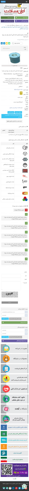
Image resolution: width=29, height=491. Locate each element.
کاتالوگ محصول (18, 112)
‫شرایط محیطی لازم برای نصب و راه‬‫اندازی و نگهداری (13, 116)
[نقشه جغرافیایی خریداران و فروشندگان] (14, 379)
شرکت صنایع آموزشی (10, 182)
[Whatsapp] (9, 43)
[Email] (7, 43)
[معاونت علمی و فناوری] (14, 428)
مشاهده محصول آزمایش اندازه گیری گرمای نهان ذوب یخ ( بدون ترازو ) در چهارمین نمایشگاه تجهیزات (15, 245)
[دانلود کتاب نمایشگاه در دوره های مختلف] (14, 399)
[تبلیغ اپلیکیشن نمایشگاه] (14, 470)
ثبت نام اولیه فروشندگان (8, 21)
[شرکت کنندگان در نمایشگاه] (14, 369)
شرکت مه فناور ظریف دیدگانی (8, 199)
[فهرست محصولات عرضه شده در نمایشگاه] (14, 359)
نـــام (26, 276)
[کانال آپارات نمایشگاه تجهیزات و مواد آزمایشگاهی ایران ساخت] (14, 409)
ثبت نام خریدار (10, 17)
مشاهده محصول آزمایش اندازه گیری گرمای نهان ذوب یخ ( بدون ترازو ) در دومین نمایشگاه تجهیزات (15, 262)
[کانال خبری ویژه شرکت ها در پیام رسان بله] (3, 488)
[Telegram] (4, 43)
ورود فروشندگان (24, 21)
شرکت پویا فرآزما (11, 193)
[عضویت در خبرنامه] (14, 349)
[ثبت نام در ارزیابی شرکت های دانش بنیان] (14, 447)
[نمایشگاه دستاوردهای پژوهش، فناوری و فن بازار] (14, 420)
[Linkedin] (2, 43)
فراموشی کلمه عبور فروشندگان (15, 337)
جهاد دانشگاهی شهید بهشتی (8, 154)
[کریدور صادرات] (14, 440)
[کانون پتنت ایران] (14, 453)
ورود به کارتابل (5, 319)
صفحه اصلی (26, 25)
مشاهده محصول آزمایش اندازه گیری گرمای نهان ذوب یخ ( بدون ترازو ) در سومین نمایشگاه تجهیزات (15, 254)
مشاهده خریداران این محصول (15, 108)
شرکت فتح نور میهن (10, 176)
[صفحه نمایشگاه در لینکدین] (13, 488)
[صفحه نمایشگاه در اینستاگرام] (16, 488)
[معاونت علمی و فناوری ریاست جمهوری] (9, 488)
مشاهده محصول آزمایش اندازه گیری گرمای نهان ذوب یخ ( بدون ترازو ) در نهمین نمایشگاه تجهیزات (15, 218)
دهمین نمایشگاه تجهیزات (19, 210)
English (3, 2)
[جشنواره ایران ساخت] (14, 460)
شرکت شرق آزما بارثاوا (18, 89)
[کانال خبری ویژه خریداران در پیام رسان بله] (6, 488)
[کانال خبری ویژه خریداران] (19, 488)
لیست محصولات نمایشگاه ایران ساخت (14, 25)
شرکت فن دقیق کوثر (10, 148)
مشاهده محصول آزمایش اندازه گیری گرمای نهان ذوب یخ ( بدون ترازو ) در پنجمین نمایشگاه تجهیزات (15, 236)
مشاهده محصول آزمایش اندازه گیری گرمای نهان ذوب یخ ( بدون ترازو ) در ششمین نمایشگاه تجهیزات (15, 227)
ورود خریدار (25, 17)
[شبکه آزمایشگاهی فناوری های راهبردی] (14, 434)
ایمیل (26, 279)
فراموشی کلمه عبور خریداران (15, 319)
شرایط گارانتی (10, 112)
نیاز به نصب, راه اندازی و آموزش (14, 121)
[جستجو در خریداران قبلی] (14, 389)
